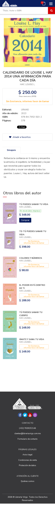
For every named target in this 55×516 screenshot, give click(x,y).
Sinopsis (11, 150)
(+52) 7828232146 (27, 428)
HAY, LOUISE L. (27, 84)
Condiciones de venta (27, 460)
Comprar (25, 220)
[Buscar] (51, 10)
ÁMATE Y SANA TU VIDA (31, 339)
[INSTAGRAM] (35, 415)
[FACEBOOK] (20, 415)
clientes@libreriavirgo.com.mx (27, 433)
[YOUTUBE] (30, 415)
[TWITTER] (25, 415)
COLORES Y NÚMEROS (30, 258)
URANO (25, 109)
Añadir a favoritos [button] (21, 137)
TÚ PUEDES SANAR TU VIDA (33, 204)
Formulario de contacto (28, 439)
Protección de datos (27, 465)
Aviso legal (27, 454)
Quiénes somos (27, 481)
